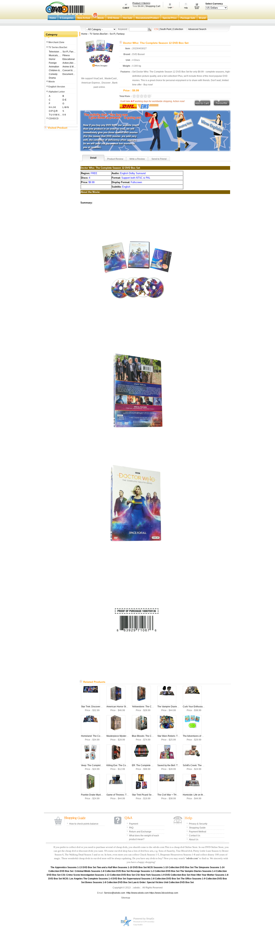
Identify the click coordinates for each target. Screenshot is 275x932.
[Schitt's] (192, 754)
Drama (52, 78)
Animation (54, 66)
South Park (165, 29)
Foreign (53, 63)
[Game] (115, 783)
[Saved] (166, 754)
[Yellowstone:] (141, 695)
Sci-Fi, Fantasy (69, 51)
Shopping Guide (197, 827)
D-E (64, 99)
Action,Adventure (69, 63)
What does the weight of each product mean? (144, 837)
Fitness (66, 55)
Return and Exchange (140, 831)
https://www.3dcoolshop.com (163, 893)
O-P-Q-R (53, 111)
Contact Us (194, 835)
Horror (52, 59)
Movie (51, 81)
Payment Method (197, 831)
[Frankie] (90, 783)
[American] (115, 695)
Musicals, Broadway (55, 55)
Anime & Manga (69, 66)
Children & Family (55, 70)
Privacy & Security (198, 823)
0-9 (64, 114)
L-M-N (65, 107)
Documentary (69, 74)
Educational (68, 59)
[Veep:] (90, 754)
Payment (133, 823)
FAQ (131, 827)
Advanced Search (197, 29)
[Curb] (192, 695)
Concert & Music (69, 70)
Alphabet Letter (56, 91)
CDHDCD (53, 118)
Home (84, 34)
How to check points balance (83, 823)
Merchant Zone (56, 42)
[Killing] (115, 754)
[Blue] (141, 724)
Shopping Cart (152, 6)
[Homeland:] (90, 724)
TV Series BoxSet (57, 47)
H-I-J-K (52, 107)
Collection (178, 29)
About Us (193, 839)
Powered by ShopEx (143, 918)
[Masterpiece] (115, 724)
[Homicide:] (192, 783)
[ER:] (141, 754)
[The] (166, 695)
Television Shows (55, 51)
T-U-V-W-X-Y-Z (55, 114)
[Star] (90, 695)
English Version (56, 86)
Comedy (53, 74)
